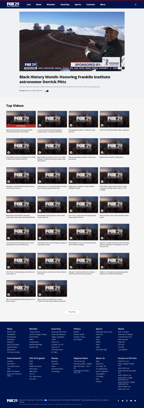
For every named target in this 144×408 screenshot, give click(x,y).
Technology (55, 371)
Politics (77, 329)
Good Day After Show (58, 332)
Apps (97, 361)
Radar (31, 339)
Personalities (100, 374)
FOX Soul (121, 345)
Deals (53, 366)
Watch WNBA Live (124, 387)
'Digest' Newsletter (57, 337)
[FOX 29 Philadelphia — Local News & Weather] (14, 4)
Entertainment (14, 358)
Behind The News (35, 366)
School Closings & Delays (38, 334)
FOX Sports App (101, 350)
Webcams (121, 342)
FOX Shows (11, 364)
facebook (118, 400)
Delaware (10, 342)
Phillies (98, 342)
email (135, 400)
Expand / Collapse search (135, 4)
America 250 (11, 332)
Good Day (56, 329)
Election (76, 332)
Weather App (33, 347)
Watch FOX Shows (13, 371)
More (102, 4)
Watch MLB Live (123, 368)
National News (12, 347)
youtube (131, 400)
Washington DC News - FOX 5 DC (82, 372)
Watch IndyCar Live (124, 375)
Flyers (98, 339)
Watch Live (55, 342)
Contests (10, 361)
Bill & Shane (33, 369)
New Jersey (11, 339)
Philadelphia (11, 334)
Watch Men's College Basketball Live (125, 379)
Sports (99, 329)
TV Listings (99, 376)
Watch (121, 329)
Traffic (53, 339)
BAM (31, 364)
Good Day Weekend (58, 334)
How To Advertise (102, 371)
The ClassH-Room (13, 366)
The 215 (32, 374)
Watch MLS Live (123, 389)
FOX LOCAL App (79, 361)
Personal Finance (57, 369)
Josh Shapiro (78, 339)
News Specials (123, 339)
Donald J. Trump (79, 337)
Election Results (79, 334)
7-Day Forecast (34, 332)
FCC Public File (101, 366)
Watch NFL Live (123, 361)
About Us (100, 358)
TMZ (8, 369)
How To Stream (123, 332)
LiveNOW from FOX (125, 337)
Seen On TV (55, 347)
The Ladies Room (35, 376)
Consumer (55, 364)
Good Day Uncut (57, 350)
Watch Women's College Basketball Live (126, 383)
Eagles (98, 337)
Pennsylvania (11, 337)
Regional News (81, 358)
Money (54, 358)
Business (54, 361)
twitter (122, 400)
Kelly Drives (33, 371)
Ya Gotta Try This (57, 345)
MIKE (31, 361)
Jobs (97, 379)
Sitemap (99, 381)
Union (98, 347)
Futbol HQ (99, 334)
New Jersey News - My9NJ (83, 364)
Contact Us (100, 364)
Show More (72, 312)
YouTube (121, 347)
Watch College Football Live (126, 365)
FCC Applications (101, 369)
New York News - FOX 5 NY (82, 367)
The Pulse (32, 379)
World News (11, 350)
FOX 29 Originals (37, 358)
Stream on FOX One (127, 358)
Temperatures (34, 342)
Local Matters (123, 350)
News (9, 329)
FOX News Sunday (13, 352)
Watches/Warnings (35, 345)
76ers (98, 345)
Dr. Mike (54, 352)
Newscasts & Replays (125, 334)
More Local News (13, 345)
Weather (33, 329)
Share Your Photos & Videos (14, 375)
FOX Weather (33, 337)
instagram (127, 400)
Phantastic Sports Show (104, 332)
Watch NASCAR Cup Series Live (127, 372)
